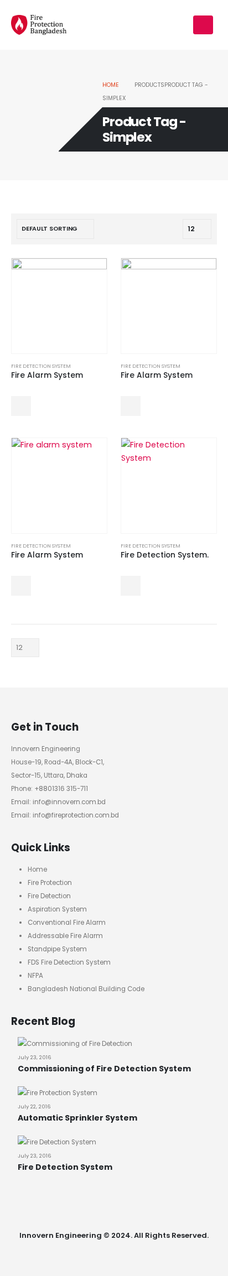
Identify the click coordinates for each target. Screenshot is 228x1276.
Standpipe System (57, 949)
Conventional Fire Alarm (67, 922)
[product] (59, 305)
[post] (75, 1043)
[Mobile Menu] (203, 24)
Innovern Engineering (45, 748)
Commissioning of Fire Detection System (104, 1068)
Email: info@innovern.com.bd (58, 802)
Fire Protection (50, 882)
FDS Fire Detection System (69, 962)
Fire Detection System (41, 365)
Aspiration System (57, 909)
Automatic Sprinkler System (77, 1117)
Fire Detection (49, 896)
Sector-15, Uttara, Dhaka (49, 775)
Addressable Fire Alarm (65, 935)
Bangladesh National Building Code (86, 989)
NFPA (35, 975)
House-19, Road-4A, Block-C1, (57, 762)
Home (37, 869)
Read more (21, 406)
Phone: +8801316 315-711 (49, 788)
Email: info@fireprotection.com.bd (65, 815)
